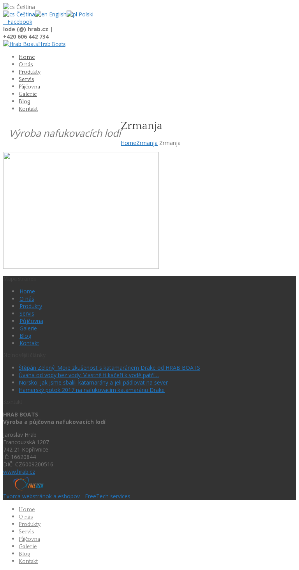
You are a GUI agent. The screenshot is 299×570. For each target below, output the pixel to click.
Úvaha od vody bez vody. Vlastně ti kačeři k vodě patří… (89, 375)
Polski (85, 14)
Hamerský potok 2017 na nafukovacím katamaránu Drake (92, 390)
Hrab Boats (51, 44)
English (57, 14)
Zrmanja (147, 142)
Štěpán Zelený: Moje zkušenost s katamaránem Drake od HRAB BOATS (109, 367)
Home (128, 142)
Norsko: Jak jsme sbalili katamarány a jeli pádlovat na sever (93, 382)
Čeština (25, 14)
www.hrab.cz (19, 471)
